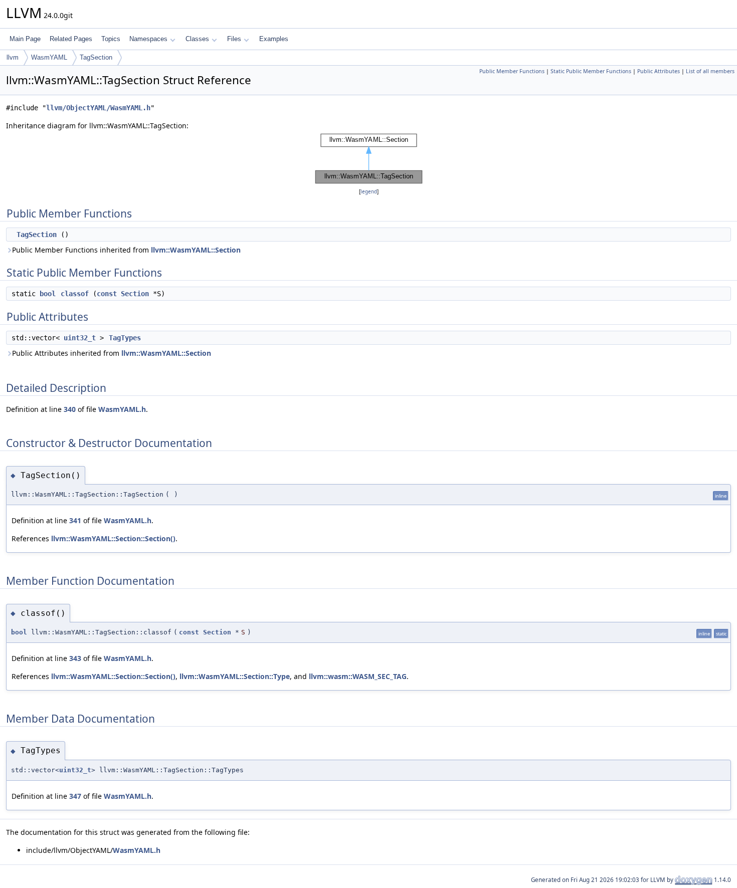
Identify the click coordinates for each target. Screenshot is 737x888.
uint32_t (80, 338)
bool (48, 294)
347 (75, 796)
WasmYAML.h (122, 409)
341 (75, 520)
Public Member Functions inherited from (126, 250)
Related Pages (71, 39)
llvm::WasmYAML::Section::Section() (113, 538)
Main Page (25, 39)
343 (75, 658)
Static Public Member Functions (590, 71)
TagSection (96, 57)
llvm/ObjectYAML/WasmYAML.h (98, 108)
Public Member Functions (511, 71)
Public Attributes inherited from (111, 353)
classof (75, 294)
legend (368, 191)
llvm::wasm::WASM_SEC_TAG (358, 676)
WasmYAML (49, 57)
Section (135, 294)
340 (70, 409)
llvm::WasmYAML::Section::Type (234, 676)
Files (234, 39)
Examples (273, 39)
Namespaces (148, 39)
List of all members (710, 71)
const (107, 294)
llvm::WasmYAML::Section (196, 250)
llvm (13, 57)
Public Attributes (658, 71)
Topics (110, 39)
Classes (197, 39)
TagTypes (125, 338)
